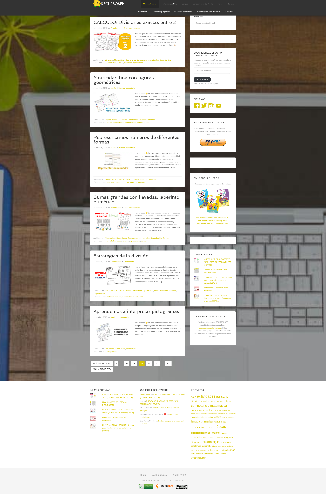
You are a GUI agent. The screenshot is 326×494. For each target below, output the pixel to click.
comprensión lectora (202, 410)
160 (168, 364)
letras (214, 422)
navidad (224, 433)
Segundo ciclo (165, 60)
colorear (120, 63)
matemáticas (198, 427)
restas (210, 450)
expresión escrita (223, 413)
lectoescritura (207, 417)
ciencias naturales (200, 401)
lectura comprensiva (228, 417)
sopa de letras (220, 450)
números (125, 241)
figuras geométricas (115, 122)
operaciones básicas (215, 438)
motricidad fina (143, 122)
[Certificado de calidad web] (146, 488)
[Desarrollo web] (165, 488)
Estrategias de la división (121, 256)
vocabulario (198, 458)
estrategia (120, 296)
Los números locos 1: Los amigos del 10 (212, 218)
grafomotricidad (130, 122)
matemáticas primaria (115, 182)
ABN (106, 291)
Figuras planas (111, 120)
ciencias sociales (216, 401)
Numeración (128, 179)
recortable (217, 446)
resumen (139, 296)
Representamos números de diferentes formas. (136, 140)
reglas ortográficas (227, 446)
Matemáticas (119, 60)
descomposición (202, 414)
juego (119, 241)
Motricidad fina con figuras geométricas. (123, 80)
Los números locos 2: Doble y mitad (212, 220)
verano (223, 454)
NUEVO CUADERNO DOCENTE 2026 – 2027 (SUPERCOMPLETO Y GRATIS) (217, 262)
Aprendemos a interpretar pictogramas (136, 311)
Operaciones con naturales (148, 60)
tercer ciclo (210, 454)
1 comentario (129, 262)
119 (156, 364)
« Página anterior (102, 364)
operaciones (138, 63)
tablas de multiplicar (198, 454)
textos (217, 454)
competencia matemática (209, 405)
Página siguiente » (102, 369)
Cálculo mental (115, 291)
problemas (226, 442)
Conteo (108, 179)
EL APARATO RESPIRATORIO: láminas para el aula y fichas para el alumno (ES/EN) (217, 298)
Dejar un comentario (132, 28)
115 (126, 364)
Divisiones (109, 60)
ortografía (228, 437)
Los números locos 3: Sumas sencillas (212, 223)
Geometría (122, 120)
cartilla (225, 397)
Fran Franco (145, 395)
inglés (194, 417)
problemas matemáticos (202, 446)
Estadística (109, 349)
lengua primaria (201, 421)
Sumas (165, 238)
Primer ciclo (131, 349)
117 (141, 364)
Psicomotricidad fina (147, 120)
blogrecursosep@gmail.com (210, 328)
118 (149, 364)
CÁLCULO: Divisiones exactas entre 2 (134, 22)
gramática (232, 414)
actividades (111, 63)
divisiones (128, 63)
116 (134, 364)
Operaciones (131, 60)
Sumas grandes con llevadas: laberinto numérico (136, 199)
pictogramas (112, 352)
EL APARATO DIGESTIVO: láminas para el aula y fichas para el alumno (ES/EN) (218, 280)
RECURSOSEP (109, 4)
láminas (221, 421)
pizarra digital (211, 441)
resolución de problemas (198, 450)
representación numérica (135, 182)
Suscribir (202, 79)
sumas (144, 241)
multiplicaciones (212, 433)
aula (219, 396)
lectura (217, 417)
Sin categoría (150, 179)
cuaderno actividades (220, 410)
